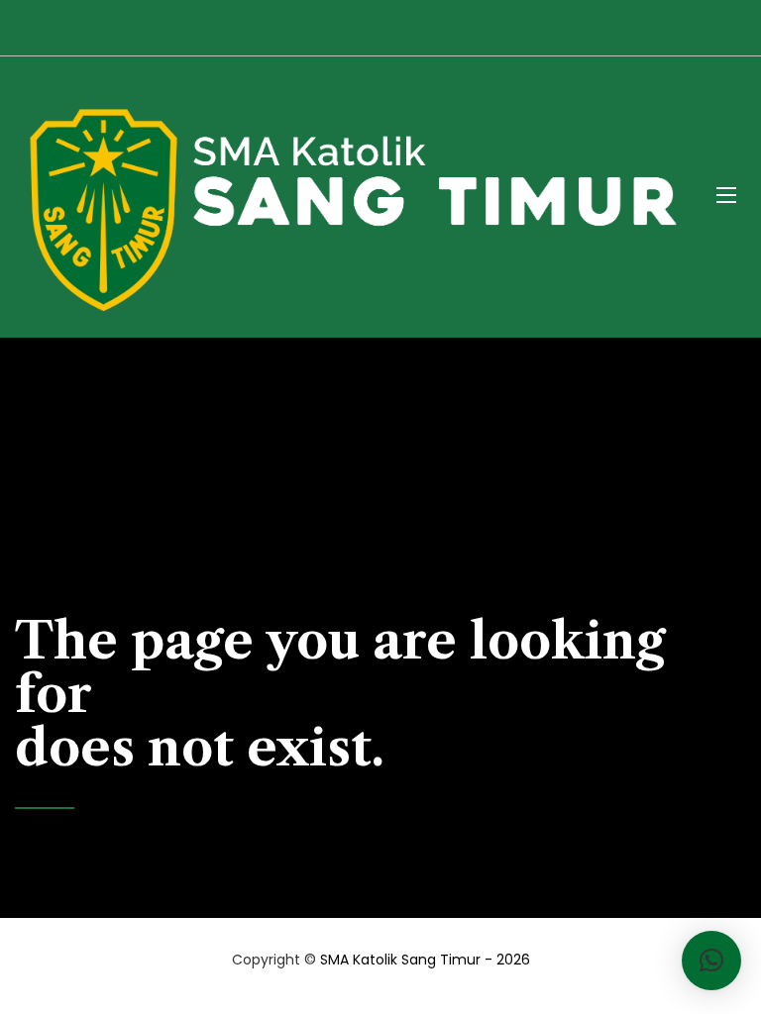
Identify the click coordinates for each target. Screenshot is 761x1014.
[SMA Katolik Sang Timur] (351, 195)
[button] (711, 960)
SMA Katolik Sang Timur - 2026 (425, 959)
